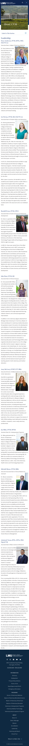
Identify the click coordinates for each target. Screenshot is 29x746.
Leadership (14, 728)
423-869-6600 (10, 667)
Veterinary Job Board (14, 731)
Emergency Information (14, 689)
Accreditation (14, 726)
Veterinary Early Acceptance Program (14, 711)
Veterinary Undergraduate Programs (14, 706)
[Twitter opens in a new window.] (21, 659)
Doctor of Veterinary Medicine (14, 695)
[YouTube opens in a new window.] (17, 659)
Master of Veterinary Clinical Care (14, 700)
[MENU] (26, 2)
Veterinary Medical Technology (14, 708)
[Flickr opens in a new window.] (14, 659)
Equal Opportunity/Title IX (14, 686)
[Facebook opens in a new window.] (7, 659)
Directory (14, 675)
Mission (14, 723)
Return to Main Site (14, 739)
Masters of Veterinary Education (14, 703)
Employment (14, 678)
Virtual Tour (14, 734)
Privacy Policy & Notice (14, 681)
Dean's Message (14, 720)
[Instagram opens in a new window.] (11, 659)
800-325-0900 (18, 667)
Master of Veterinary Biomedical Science (14, 698)
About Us (14, 718)
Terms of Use (14, 683)
